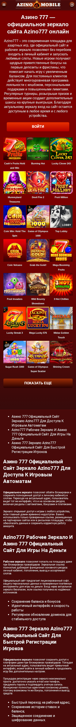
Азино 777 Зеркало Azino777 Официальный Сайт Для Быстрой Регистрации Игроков (38, 447)
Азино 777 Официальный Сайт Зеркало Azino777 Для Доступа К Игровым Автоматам (38, 420)
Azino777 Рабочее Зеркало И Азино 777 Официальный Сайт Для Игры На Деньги (41, 434)
